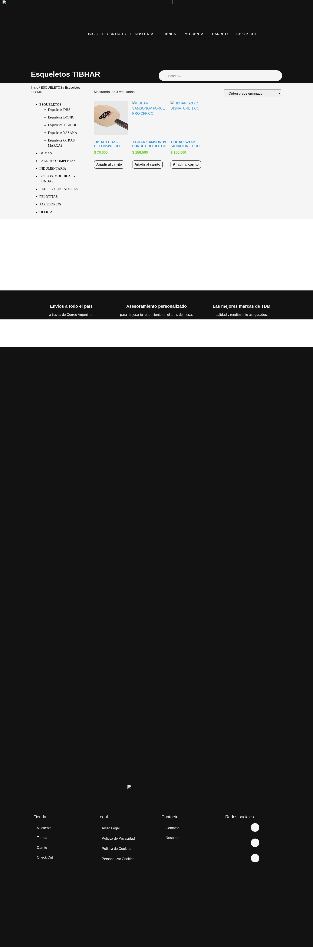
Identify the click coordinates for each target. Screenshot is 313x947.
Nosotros (144, 34)
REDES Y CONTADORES (58, 189)
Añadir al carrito (109, 164)
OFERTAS (47, 212)
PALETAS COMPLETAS (57, 161)
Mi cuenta (44, 828)
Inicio (93, 34)
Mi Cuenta (194, 34)
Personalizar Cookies (118, 859)
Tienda (169, 34)
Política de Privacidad (118, 838)
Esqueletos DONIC (61, 117)
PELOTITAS (48, 196)
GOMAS (45, 153)
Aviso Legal (111, 828)
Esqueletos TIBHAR (62, 125)
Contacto (116, 34)
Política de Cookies (116, 848)
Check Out (246, 34)
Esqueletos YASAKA (62, 132)
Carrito (220, 34)
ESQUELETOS (51, 87)
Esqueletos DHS (59, 109)
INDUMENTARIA (52, 168)
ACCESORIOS (50, 204)
